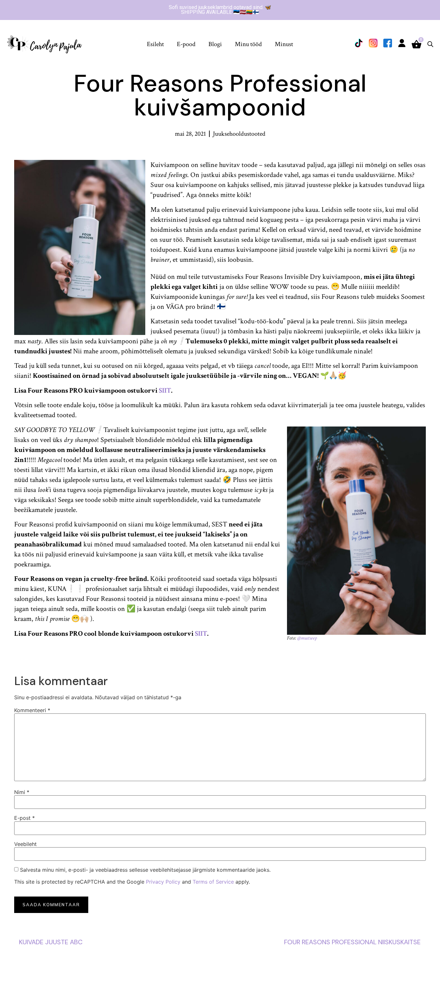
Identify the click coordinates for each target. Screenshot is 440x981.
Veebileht (25, 844)
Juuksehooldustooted (239, 134)
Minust (284, 44)
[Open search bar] (430, 44)
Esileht (155, 44)
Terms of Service (213, 881)
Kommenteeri (32, 710)
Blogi (215, 44)
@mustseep (307, 638)
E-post (24, 817)
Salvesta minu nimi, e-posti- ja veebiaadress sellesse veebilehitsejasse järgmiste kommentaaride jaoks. (145, 869)
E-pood (186, 44)
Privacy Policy (163, 881)
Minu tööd (248, 44)
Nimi (21, 792)
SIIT (165, 390)
